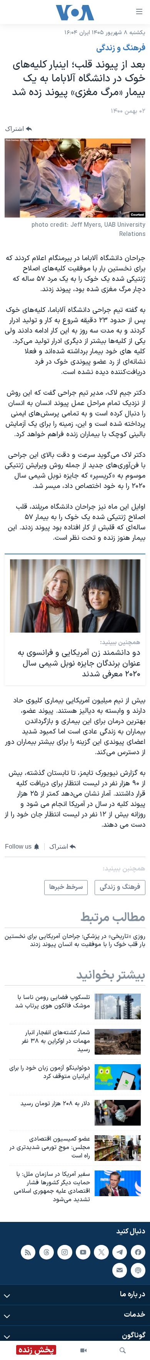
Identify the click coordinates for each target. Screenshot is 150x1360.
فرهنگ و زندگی (120, 48)
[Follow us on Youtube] (83, 1252)
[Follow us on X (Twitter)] (101, 1252)
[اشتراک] (119, 1270)
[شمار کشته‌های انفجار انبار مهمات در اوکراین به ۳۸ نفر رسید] (118, 1042)
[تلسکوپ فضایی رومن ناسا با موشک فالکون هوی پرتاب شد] (118, 1006)
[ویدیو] (83, 1350)
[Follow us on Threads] (46, 1252)
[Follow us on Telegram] (119, 1252)
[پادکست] (138, 1270)
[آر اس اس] (28, 1252)
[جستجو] (122, 1350)
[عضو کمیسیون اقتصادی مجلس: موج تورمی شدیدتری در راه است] (118, 1148)
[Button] (18, 129)
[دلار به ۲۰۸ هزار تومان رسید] (118, 1113)
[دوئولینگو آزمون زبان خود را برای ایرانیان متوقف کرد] (118, 1077)
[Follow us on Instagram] (64, 1252)
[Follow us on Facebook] (138, 1252)
